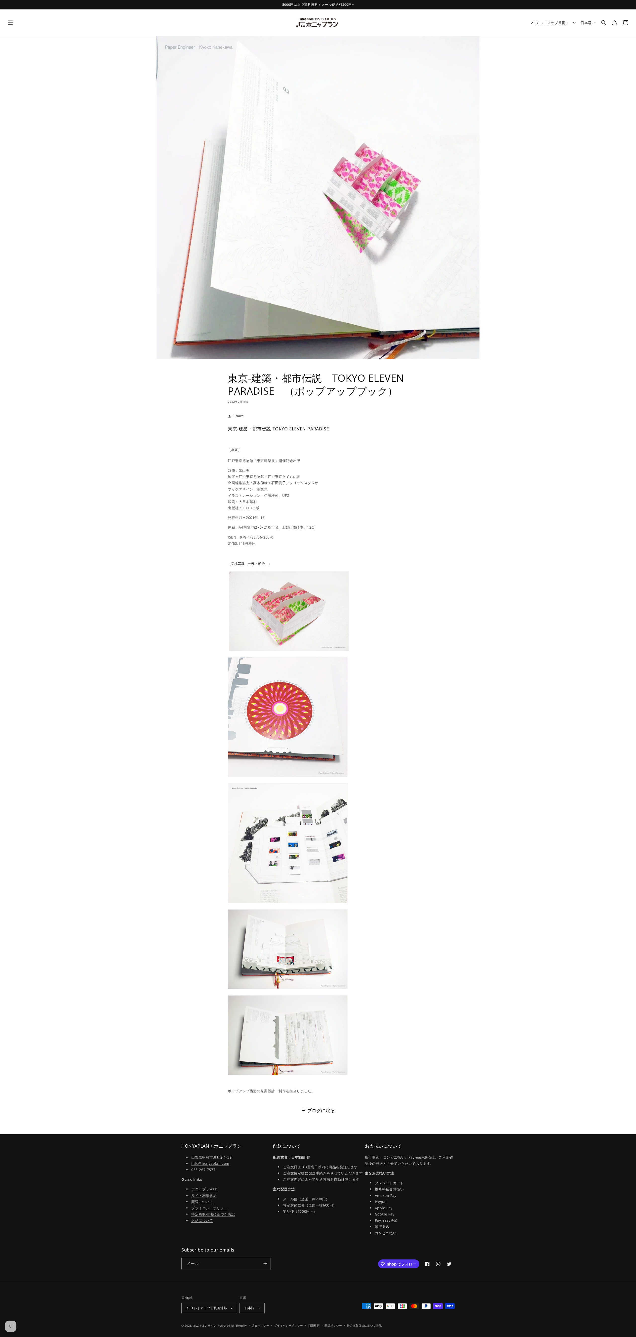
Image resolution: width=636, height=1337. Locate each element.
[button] (10, 22)
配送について (202, 1201)
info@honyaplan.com (210, 1163)
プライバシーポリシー (209, 1208)
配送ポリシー (333, 1325)
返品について (202, 1220)
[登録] (265, 1263)
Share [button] (239, 416)
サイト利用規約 (204, 1195)
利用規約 (314, 1325)
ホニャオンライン (205, 1325)
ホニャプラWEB (204, 1189)
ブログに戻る (321, 1110)
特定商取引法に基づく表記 (213, 1214)
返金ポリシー (260, 1325)
